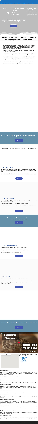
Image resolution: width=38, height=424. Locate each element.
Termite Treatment (9, 3)
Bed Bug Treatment (3, 3)
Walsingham (23, 363)
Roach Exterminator (16, 3)
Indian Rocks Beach (24, 361)
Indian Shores (23, 358)
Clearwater (22, 422)
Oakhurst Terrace (23, 360)
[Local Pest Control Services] (4, 1)
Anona (22, 362)
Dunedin (28, 422)
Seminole (18, 422)
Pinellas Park (25, 422)
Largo (20, 422)
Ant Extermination (23, 3)
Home (32, 3)
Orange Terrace (23, 359)
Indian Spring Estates (24, 357)
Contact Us (28, 3)
